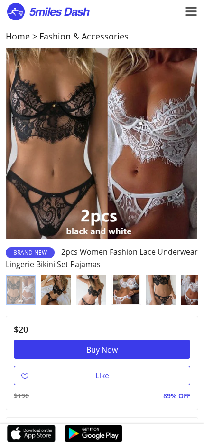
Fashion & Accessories (84, 36)
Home (18, 36)
